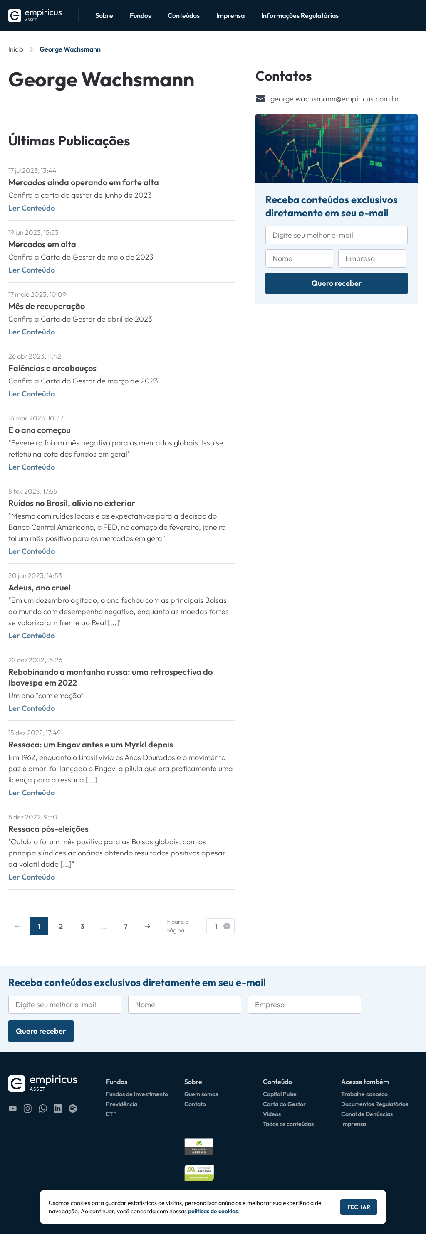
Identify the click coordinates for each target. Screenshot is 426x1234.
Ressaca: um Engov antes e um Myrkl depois (90, 744)
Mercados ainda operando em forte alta (83, 182)
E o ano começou (39, 430)
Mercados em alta (42, 244)
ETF (111, 1114)
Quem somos (201, 1094)
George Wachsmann (70, 49)
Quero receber (337, 283)
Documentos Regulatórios (374, 1104)
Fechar (358, 1207)
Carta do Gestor (284, 1104)
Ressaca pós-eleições (48, 828)
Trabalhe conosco (364, 1094)
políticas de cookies (213, 1211)
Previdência (121, 1104)
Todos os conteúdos (288, 1124)
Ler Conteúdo (31, 208)
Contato (195, 1104)
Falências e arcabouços (52, 368)
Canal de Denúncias (367, 1114)
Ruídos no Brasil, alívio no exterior (71, 503)
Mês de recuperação (46, 306)
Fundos (140, 15)
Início (15, 49)
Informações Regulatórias (300, 15)
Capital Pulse (280, 1094)
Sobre (104, 15)
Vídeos (272, 1114)
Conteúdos (184, 15)
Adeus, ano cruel (39, 587)
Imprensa (230, 15)
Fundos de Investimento (137, 1094)
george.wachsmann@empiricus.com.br (334, 98)
